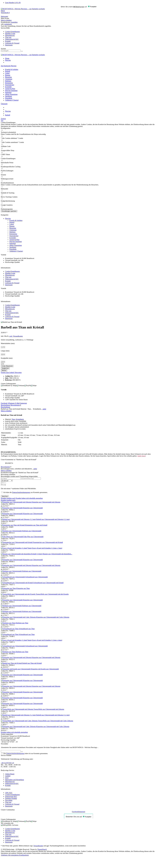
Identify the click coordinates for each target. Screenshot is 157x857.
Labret (7, 73)
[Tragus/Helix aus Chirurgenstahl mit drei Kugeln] (18, 594)
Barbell (7, 71)
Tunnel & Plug (10, 89)
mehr (44, 409)
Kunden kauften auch (8, 498)
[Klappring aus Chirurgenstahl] (12, 508)
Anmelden (14, 22)
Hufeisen (8, 81)
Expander (8, 87)
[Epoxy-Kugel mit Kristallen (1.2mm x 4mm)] (16, 640)
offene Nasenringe (11, 94)
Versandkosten (38, 846)
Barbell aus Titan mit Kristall (32, 663)
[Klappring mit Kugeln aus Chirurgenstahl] (16, 669)
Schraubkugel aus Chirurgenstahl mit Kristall (48, 583)
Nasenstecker (9, 85)
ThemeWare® (42, 849)
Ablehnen (4, 855)
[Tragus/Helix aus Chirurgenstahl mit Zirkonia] (17, 709)
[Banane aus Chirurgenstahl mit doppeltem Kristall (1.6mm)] (22, 554)
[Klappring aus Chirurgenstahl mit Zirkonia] (16, 502)
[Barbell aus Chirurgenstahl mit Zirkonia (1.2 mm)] (18, 519)
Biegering (8, 77)
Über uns (8, 37)
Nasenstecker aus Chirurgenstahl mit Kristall (48, 542)
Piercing (8, 218)
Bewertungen (16, 405)
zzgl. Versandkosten (16, 336)
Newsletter (8, 800)
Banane (7, 75)
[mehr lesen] (141, 456)
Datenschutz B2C (11, 796)
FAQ (7, 778)
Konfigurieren (24, 855)
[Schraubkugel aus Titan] (10, 629)
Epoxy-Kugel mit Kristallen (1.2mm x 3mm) (47, 548)
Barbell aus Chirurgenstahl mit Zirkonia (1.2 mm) (53, 519)
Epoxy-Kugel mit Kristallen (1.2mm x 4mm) (47, 640)
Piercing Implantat (11, 90)
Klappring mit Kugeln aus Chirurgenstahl (45, 669)
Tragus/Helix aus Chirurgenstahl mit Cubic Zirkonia (55, 721)
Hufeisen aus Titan (22, 623)
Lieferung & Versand (12, 43)
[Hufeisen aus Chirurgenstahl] (11, 531)
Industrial (8, 92)
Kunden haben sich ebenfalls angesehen (29, 498)
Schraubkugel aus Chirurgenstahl (36, 577)
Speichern (5, 496)
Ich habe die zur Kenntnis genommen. (25, 492)
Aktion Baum (9, 774)
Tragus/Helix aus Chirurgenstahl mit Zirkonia (49, 709)
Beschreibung (5, 405)
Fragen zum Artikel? (8, 372)
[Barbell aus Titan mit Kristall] (11, 663)
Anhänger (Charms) (12, 100)
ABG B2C (8, 793)
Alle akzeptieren (13, 855)
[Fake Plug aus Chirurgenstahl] (12, 537)
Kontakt (8, 41)
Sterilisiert (8, 96)
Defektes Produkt (11, 798)
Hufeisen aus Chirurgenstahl (31, 531)
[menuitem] (78, 11)
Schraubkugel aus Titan (27, 629)
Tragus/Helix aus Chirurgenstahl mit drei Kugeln (52, 594)
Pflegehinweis (10, 35)
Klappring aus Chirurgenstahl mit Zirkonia (46, 502)
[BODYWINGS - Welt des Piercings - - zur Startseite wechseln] (23, 9)
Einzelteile (8, 98)
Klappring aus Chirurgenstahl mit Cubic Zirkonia (52, 617)
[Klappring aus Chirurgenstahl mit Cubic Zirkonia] (18, 617)
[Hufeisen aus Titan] (8, 623)
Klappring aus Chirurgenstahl (33, 508)
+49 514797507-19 (7, 763)
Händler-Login (10, 33)
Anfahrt (7, 776)
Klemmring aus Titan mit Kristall (36, 525)
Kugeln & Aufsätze (11, 69)
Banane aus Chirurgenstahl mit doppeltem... (57, 554)
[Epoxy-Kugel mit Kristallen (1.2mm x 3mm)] (16, 548)
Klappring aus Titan (23, 588)
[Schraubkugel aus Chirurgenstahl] (13, 577)
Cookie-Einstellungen (12, 32)
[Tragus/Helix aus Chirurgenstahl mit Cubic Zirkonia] (19, 721)
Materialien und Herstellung (14, 780)
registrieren (8, 24)
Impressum (8, 45)
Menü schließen (6, 20)
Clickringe (8, 79)
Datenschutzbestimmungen (21, 492)
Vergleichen (5, 368)
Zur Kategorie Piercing (8, 66)
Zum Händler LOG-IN (13, 3)
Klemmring (9, 83)
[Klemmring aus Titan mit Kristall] (13, 525)
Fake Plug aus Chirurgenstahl (33, 537)
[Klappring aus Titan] (8, 588)
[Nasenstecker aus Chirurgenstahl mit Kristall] (17, 542)
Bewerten (18, 372)
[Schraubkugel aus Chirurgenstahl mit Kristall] (17, 583)
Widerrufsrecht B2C (12, 39)
